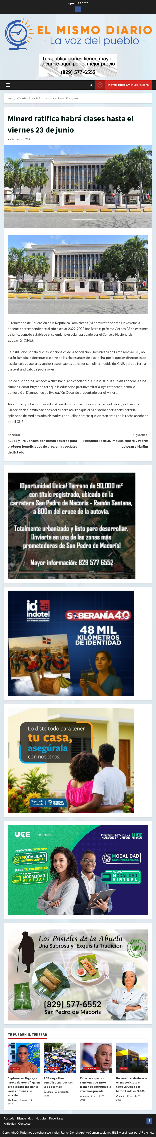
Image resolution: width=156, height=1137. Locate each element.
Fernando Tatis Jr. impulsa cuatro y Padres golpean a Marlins (115, 441)
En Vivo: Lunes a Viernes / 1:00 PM (128, 85)
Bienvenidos (25, 1118)
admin (11, 139)
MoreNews (126, 1132)
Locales (15, 1068)
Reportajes (56, 1118)
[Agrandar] (143, 934)
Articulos (10, 1123)
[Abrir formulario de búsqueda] (91, 85)
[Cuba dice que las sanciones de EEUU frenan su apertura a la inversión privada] (96, 1058)
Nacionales (53, 1068)
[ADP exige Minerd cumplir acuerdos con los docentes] (60, 1058)
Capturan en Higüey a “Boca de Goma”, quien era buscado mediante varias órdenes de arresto (24, 1086)
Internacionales (91, 1068)
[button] (8, 85)
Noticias (41, 1118)
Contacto (24, 1123)
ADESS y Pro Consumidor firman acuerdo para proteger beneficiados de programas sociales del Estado (42, 443)
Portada (9, 1118)
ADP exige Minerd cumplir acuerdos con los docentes (58, 1082)
